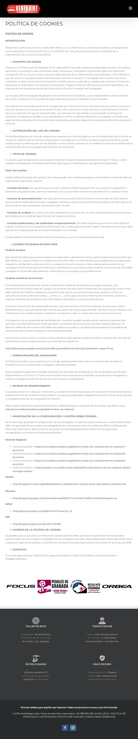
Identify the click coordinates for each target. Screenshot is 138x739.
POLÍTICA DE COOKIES (71, 716)
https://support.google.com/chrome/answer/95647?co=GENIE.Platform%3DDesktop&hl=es (65, 498)
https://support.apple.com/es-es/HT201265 (37, 523)
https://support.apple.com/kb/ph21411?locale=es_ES (42, 511)
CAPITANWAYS (48, 716)
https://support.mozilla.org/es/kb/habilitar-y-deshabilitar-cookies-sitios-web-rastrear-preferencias (69, 484)
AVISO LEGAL (102, 713)
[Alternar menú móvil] (131, 8)
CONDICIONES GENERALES (100, 716)
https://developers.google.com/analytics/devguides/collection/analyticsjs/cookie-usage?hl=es (59, 348)
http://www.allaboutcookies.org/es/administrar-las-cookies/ (39, 409)
